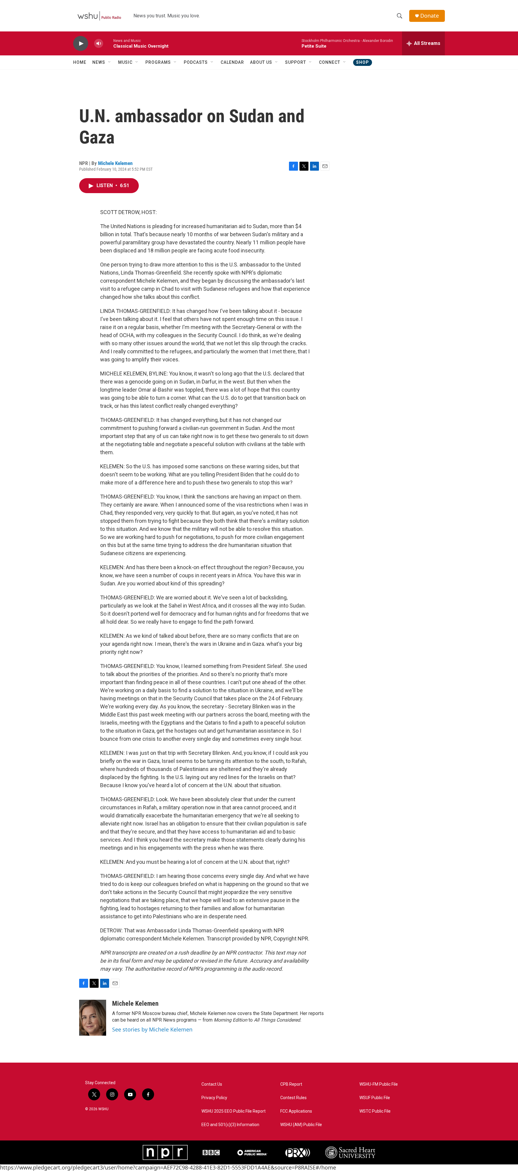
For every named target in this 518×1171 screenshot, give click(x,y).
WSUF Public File (374, 1098)
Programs (158, 62)
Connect (329, 62)
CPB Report (291, 1084)
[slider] (108, 43)
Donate (429, 16)
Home (79, 62)
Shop (362, 62)
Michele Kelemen (115, 163)
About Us (261, 62)
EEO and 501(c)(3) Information (230, 1124)
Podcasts (196, 62)
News (98, 62)
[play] (80, 43)
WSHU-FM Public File (378, 1084)
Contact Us (211, 1084)
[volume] (99, 43)
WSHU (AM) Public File (301, 1124)
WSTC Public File (375, 1111)
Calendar (232, 62)
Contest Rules (293, 1098)
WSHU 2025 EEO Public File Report (233, 1111)
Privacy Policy (214, 1098)
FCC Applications (296, 1111)
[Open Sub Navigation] (109, 62)
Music (125, 62)
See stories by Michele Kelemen (152, 1029)
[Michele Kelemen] (92, 1018)
